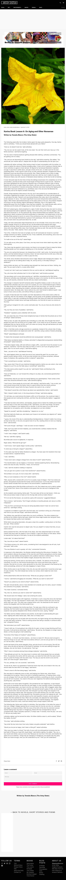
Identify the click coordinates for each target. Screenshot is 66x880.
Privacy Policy (18, 867)
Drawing (41, 874)
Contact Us (17, 872)
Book (40, 872)
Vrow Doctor (30, 876)
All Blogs (42, 865)
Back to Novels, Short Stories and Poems (33, 812)
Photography (43, 869)
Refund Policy (18, 865)
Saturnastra (30, 863)
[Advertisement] (33, 19)
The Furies (30, 865)
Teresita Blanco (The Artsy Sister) (24, 135)
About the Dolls (18, 870)
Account (63, 7)
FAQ (15, 869)
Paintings (42, 867)
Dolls (40, 871)
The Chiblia (30, 870)
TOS (15, 863)
